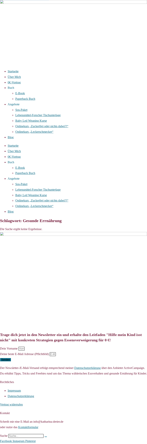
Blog (11, 137)
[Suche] (45, 436)
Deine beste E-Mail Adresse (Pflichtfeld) (25, 354)
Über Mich (14, 76)
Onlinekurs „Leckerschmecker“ (34, 131)
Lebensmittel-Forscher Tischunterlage (38, 115)
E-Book (20, 93)
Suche (3, 435)
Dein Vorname (9, 348)
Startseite (13, 71)
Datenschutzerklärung (87, 368)
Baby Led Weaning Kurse (31, 120)
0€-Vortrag (14, 82)
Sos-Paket (21, 109)
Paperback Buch (25, 98)
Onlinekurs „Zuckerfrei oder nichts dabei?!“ (41, 126)
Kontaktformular (28, 427)
